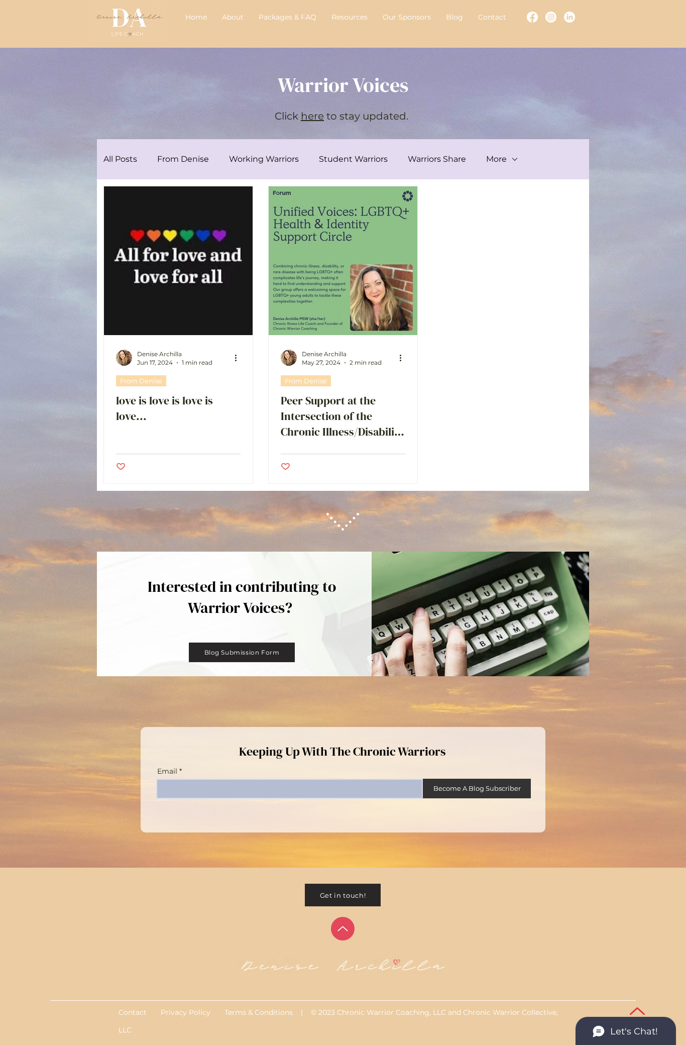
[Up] (343, 928)
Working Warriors (264, 159)
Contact (134, 1012)
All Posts (120, 159)
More (496, 159)
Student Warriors (353, 159)
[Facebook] (532, 17)
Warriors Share (437, 159)
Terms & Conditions (259, 1012)
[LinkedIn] (569, 17)
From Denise (183, 159)
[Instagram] (550, 17)
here (312, 116)
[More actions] (239, 358)
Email (167, 771)
